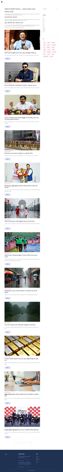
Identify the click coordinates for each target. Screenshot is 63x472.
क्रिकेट (48, 42)
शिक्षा (43, 24)
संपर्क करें (37, 461)
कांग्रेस (44, 54)
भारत (44, 47)
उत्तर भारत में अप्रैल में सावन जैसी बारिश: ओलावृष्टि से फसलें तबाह (20, 325)
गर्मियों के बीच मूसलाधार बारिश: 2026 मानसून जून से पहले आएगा (20, 221)
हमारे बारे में (37, 456)
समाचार (43, 19)
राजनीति (44, 25)
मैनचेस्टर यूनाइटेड (46, 56)
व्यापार (43, 22)
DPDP (37, 462)
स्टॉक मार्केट (54, 51)
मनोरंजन (44, 21)
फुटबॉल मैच (48, 47)
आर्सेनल (53, 54)
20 (30, 442)
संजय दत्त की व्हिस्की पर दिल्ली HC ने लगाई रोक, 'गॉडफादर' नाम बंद (20, 85)
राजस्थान (49, 54)
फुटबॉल (44, 42)
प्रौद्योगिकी (44, 28)
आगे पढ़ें (7, 58)
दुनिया (43, 27)
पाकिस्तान (53, 49)
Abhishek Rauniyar (8, 83)
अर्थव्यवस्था (44, 30)
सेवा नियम (37, 458)
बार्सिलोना (45, 49)
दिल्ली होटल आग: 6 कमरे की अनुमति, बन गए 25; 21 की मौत (19, 153)
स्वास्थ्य (44, 31)
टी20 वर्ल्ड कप (49, 51)
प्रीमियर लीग (53, 42)
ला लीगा (49, 49)
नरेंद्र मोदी (51, 56)
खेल (43, 18)
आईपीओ (53, 47)
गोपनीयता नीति (37, 459)
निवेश (44, 51)
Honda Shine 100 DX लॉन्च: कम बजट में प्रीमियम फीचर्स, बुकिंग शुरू (22, 430)
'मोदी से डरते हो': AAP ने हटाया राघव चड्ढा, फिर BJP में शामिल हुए (20, 53)
